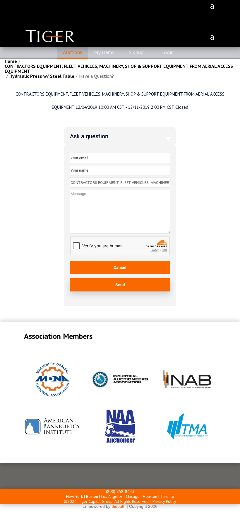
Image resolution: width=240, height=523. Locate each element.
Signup (136, 52)
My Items (104, 52)
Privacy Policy (164, 501)
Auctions (72, 52)
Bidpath (119, 506)
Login (167, 52)
